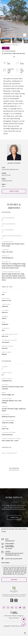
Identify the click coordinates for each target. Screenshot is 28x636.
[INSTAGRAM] (7, 607)
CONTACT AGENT (14, 191)
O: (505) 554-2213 (9, 545)
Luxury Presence (14, 618)
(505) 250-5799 (6, 175)
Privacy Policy (21, 574)
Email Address (5, 562)
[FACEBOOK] (3, 607)
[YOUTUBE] (20, 607)
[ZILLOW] (24, 607)
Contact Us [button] (14, 517)
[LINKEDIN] (12, 607)
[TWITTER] (16, 607)
